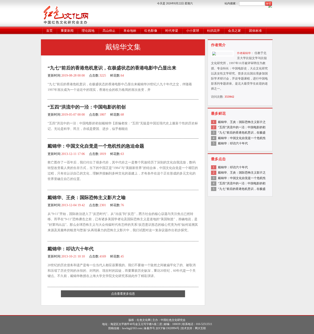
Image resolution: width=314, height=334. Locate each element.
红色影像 (150, 30)
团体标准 (255, 30)
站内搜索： (231, 3)
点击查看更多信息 (123, 293)
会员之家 (234, 30)
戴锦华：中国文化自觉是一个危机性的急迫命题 (96, 146)
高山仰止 (109, 30)
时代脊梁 (171, 30)
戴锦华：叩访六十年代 (71, 248)
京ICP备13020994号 (167, 328)
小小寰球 (192, 30)
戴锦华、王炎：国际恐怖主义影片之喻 (87, 197)
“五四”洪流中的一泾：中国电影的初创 (87, 107)
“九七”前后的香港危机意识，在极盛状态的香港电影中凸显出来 (112, 68)
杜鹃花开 (213, 30)
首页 (49, 30)
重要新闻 (67, 30)
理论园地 (88, 30)
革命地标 (129, 30)
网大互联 (200, 328)
